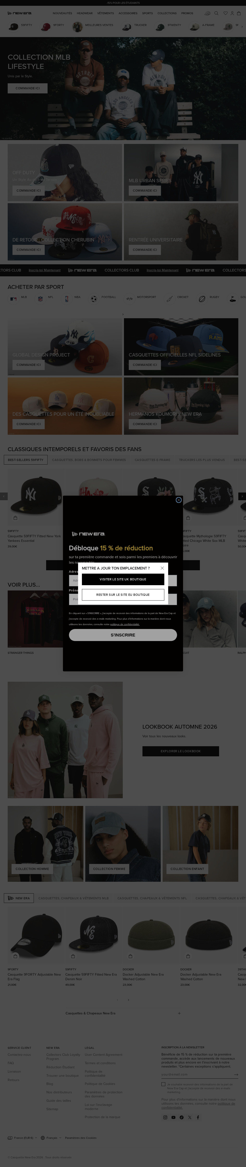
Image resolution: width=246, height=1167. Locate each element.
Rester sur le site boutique (123, 594)
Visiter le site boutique (123, 579)
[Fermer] (162, 568)
